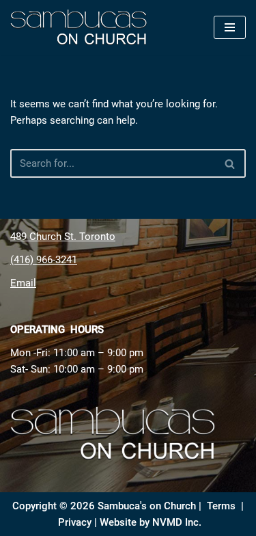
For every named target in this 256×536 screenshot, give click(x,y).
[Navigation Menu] (230, 27)
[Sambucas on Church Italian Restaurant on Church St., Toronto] (82, 27)
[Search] (230, 163)
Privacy (74, 522)
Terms (221, 506)
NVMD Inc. (176, 522)
